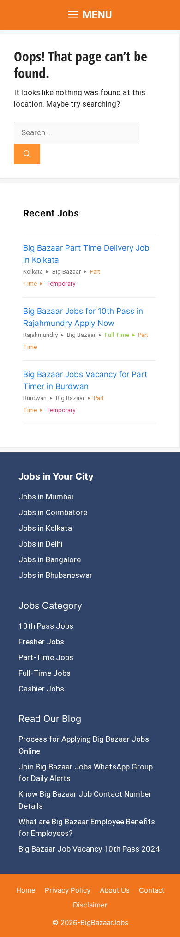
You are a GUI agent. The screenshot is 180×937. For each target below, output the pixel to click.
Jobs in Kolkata (45, 528)
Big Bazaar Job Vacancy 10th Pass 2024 (89, 848)
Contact (151, 890)
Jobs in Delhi (40, 543)
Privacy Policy (67, 890)
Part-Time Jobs (45, 657)
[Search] (27, 154)
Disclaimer (90, 905)
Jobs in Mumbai (45, 496)
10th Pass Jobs (45, 626)
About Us (115, 890)
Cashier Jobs (41, 688)
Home (26, 890)
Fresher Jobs (41, 641)
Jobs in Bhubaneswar (55, 575)
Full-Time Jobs (44, 673)
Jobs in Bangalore (49, 559)
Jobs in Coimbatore (52, 512)
